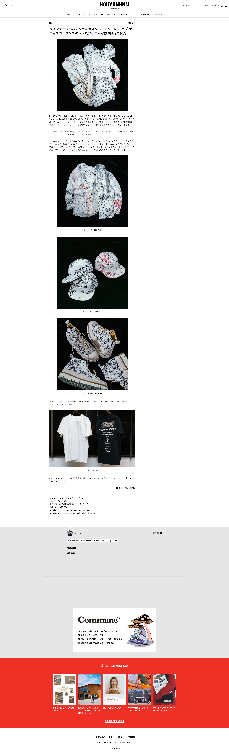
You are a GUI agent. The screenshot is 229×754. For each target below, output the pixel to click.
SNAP (115, 14)
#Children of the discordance (79, 541)
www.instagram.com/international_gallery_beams (72, 513)
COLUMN (87, 14)
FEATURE (78, 14)
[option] (64, 694)
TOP (68, 553)
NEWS (69, 14)
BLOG (96, 14)
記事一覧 (156, 533)
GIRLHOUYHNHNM (114, 721)
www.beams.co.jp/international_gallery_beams (70, 510)
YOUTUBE (134, 14)
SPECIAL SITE (145, 14)
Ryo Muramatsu (128, 488)
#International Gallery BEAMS (105, 541)
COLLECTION (105, 14)
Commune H (157, 14)
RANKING (124, 14)
